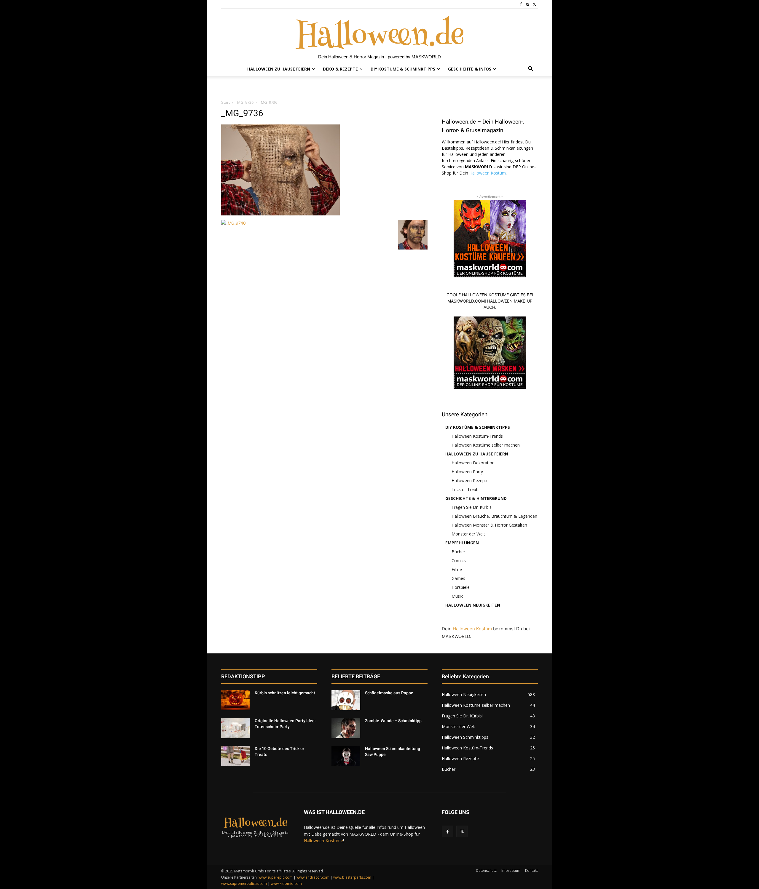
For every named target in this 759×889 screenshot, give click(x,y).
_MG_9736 (244, 102)
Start (225, 102)
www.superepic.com (276, 877)
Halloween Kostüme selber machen (486, 445)
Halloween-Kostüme (323, 840)
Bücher (458, 551)
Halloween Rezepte (470, 480)
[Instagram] (527, 4)
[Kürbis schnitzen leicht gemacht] (235, 700)
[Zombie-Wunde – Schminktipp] (345, 728)
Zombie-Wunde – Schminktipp (393, 720)
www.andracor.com (312, 877)
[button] (531, 69)
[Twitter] (534, 4)
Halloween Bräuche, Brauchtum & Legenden (494, 516)
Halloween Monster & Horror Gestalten (489, 525)
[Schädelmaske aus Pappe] (345, 700)
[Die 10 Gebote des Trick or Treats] (235, 756)
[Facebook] (521, 4)
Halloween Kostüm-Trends (477, 436)
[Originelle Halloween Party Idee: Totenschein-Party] (235, 728)
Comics (459, 560)
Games (458, 578)
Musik (457, 596)
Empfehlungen (462, 543)
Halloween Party (467, 471)
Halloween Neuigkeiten (472, 605)
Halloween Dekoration (473, 463)
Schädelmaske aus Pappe (389, 692)
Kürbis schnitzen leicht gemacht (285, 692)
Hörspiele (461, 587)
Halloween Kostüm (487, 173)
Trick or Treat (465, 489)
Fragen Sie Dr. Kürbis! (472, 507)
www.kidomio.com (286, 883)
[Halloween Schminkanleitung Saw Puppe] (345, 756)
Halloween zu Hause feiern (476, 454)
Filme (457, 569)
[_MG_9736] (280, 213)
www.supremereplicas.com (244, 883)
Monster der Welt (468, 534)
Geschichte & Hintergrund (476, 498)
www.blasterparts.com (352, 877)
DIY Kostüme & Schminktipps (477, 427)
